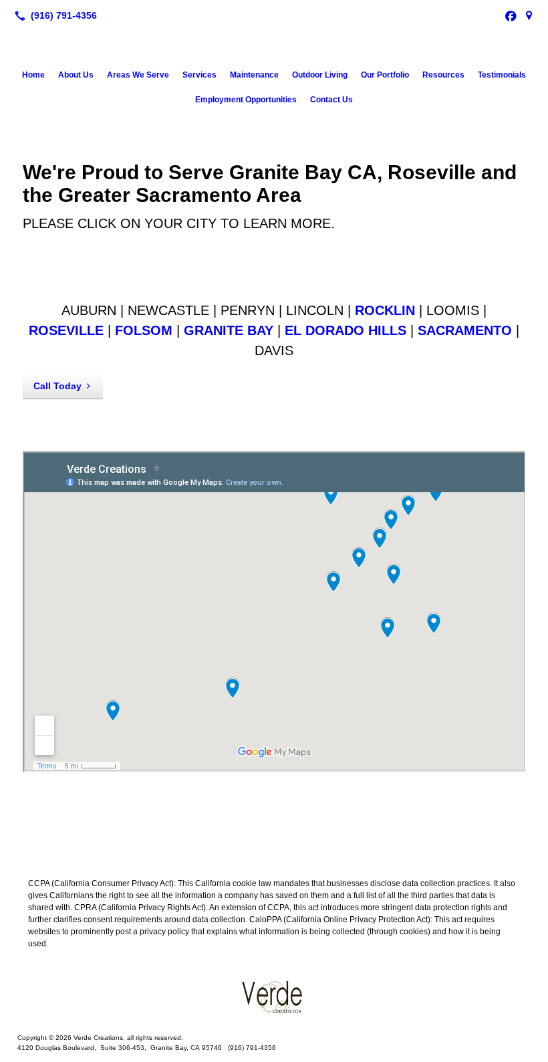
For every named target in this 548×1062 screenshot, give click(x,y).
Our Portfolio (385, 75)
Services (199, 75)
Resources (443, 75)
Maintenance (254, 75)
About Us (76, 75)
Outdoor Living (320, 75)
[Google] (529, 15)
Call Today (57, 386)
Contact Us (331, 99)
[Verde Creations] (274, 996)
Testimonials (502, 75)
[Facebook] (510, 15)
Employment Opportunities (246, 99)
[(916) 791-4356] (53, 15)
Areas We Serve (138, 75)
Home (33, 75)
